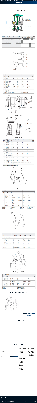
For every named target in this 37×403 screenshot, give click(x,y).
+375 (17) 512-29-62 (21, 352)
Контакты (34, 397)
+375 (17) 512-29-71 (21, 360)
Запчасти (25, 397)
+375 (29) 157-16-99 (21, 366)
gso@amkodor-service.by (22, 358)
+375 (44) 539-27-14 (21, 357)
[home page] (19, 2)
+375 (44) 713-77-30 (21, 361)
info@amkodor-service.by (10, 0)
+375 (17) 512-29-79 (21, 369)
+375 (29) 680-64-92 (21, 353)
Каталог (22, 397)
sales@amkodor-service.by (22, 354)
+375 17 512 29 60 (4, 0)
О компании (18, 397)
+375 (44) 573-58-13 (21, 365)
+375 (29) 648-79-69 (21, 362)
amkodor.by (21, 0)
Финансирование (30, 397)
